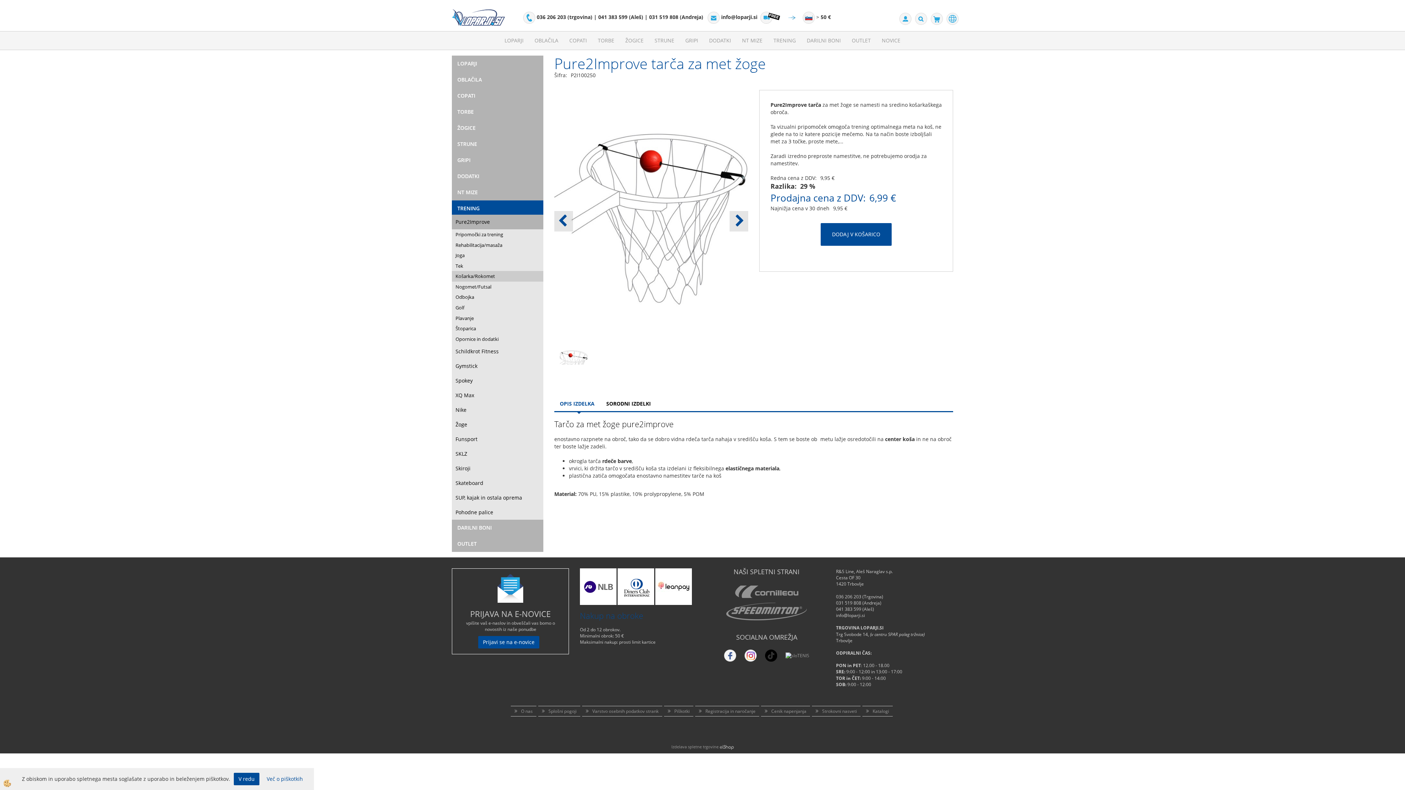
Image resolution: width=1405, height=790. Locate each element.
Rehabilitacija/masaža (479, 245)
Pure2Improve (473, 221)
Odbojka (465, 297)
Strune (664, 40)
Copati (578, 40)
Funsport (466, 439)
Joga (460, 255)
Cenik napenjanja (788, 711)
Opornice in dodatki (477, 339)
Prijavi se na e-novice (509, 642)
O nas (527, 711)
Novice (891, 40)
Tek (459, 266)
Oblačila (546, 40)
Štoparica (466, 328)
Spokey (464, 380)
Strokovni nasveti (839, 711)
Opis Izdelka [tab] (577, 403)
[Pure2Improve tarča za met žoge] (574, 366)
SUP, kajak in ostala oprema (489, 497)
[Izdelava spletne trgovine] (727, 746)
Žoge (461, 424)
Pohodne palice (474, 512)
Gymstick (466, 365)
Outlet (861, 40)
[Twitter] (751, 655)
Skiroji (463, 468)
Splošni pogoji (562, 711)
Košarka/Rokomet (475, 276)
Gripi (691, 40)
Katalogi (881, 711)
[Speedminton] (766, 611)
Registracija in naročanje (730, 711)
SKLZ (461, 453)
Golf (460, 307)
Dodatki (720, 40)
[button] (739, 221)
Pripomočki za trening (479, 234)
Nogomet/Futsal (473, 286)
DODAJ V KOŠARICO (856, 234)
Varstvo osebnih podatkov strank (625, 711)
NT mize (752, 40)
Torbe (606, 40)
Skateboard (469, 482)
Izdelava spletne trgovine (695, 746)
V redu (247, 778)
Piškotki (682, 711)
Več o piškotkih (285, 778)
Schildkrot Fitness (477, 351)
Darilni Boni (824, 40)
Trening (784, 40)
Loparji (514, 40)
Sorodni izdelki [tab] (628, 403)
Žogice (634, 40)
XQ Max (465, 395)
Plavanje (465, 318)
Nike (461, 409)
